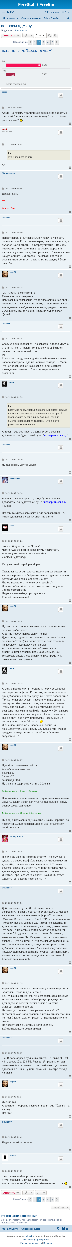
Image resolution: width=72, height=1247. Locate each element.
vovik (13, 1155)
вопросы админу (16, 26)
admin (5, 129)
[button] (30, 42)
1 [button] (34, 42)
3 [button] (43, 42)
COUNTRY (7, 217)
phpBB (29, 1236)
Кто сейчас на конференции (19, 1216)
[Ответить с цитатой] (60, 95)
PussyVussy (21, 30)
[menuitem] (11, 12)
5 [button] (52, 42)
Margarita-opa (8, 173)
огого (4, 92)
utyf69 (13, 272)
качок (11, 382)
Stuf (12, 525)
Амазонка (15, 478)
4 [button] (48, 42)
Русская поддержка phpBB (36, 1239)
